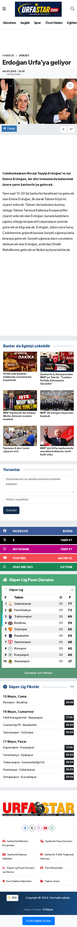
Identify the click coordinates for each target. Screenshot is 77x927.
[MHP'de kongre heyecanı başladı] (57, 400)
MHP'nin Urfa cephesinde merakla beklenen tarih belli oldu (56, 451)
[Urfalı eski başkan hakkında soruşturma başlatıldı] (20, 361)
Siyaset (24, 55)
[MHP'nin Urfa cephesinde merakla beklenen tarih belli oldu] (57, 435)
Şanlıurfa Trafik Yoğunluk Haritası (57, 856)
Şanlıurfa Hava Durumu (58, 841)
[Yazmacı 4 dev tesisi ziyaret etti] (20, 435)
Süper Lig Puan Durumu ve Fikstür (18, 869)
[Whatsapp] (52, 828)
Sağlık (25, 23)
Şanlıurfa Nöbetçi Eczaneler (15, 843)
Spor (37, 23)
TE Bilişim (47, 909)
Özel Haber (54, 23)
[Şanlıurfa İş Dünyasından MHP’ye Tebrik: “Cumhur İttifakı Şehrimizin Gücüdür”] (57, 361)
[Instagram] (39, 828)
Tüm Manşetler (53, 867)
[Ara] (73, 9)
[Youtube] (45, 828)
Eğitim (72, 23)
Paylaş (11, 128)
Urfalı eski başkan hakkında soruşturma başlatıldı (17, 377)
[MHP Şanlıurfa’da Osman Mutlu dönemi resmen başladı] (20, 400)
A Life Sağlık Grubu (38, 920)
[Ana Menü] (4, 9)
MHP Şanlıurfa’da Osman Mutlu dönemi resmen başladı (19, 416)
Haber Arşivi (52, 881)
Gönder (11, 510)
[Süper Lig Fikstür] (72, 686)
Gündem (9, 23)
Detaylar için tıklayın (39, 673)
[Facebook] (25, 828)
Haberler (8, 55)
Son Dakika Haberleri (19, 881)
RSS (14, 897)
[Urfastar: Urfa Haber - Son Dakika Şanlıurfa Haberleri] (38, 9)
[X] (32, 828)
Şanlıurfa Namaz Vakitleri (14, 856)
